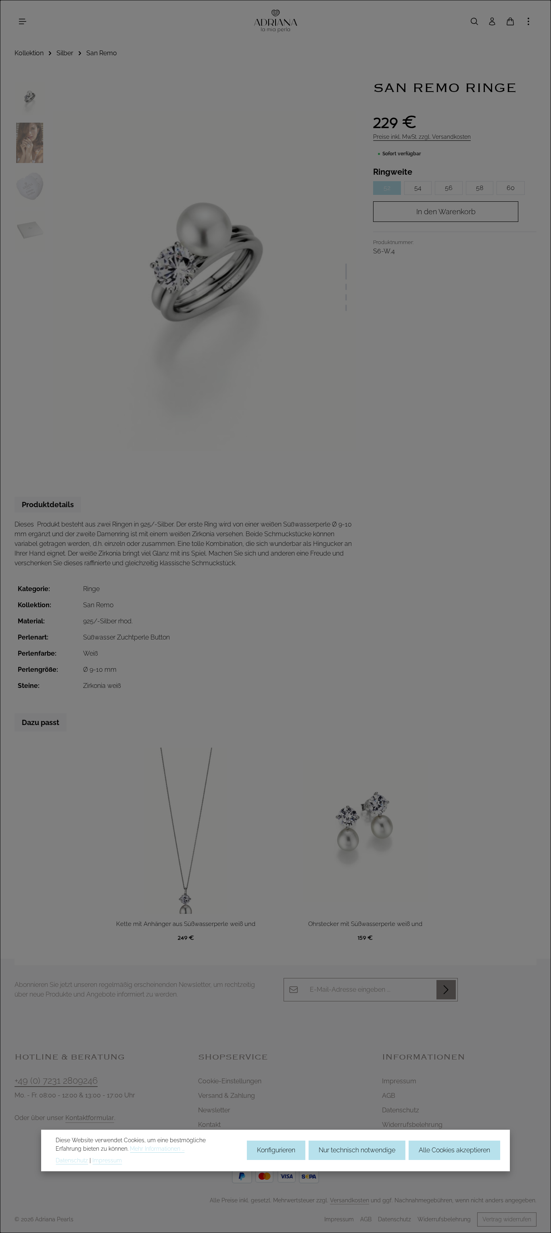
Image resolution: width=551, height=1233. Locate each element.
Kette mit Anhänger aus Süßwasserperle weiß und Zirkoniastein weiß (185, 924)
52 (387, 188)
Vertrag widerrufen (506, 1219)
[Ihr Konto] (492, 21)
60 (511, 188)
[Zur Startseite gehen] (275, 21)
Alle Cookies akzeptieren (454, 1150)
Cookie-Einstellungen (229, 1081)
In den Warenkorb (446, 211)
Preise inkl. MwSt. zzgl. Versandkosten (422, 137)
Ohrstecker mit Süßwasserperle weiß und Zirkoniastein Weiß (365, 924)
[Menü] (23, 21)
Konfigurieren (276, 1150)
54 (418, 188)
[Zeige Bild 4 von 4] (346, 308)
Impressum (399, 1081)
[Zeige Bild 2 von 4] (346, 287)
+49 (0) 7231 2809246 (56, 1080)
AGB (388, 1095)
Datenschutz (400, 1110)
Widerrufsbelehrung (412, 1125)
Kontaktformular (89, 1118)
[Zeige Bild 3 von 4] (346, 297)
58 (479, 188)
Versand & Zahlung (226, 1095)
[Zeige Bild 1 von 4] (346, 271)
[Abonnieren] (446, 989)
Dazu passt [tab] (40, 722)
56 (449, 188)
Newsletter (214, 1110)
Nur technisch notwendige (357, 1150)
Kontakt (209, 1125)
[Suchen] (474, 21)
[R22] (205, 280)
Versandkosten (349, 1200)
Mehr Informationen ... (157, 1148)
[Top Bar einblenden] (528, 21)
